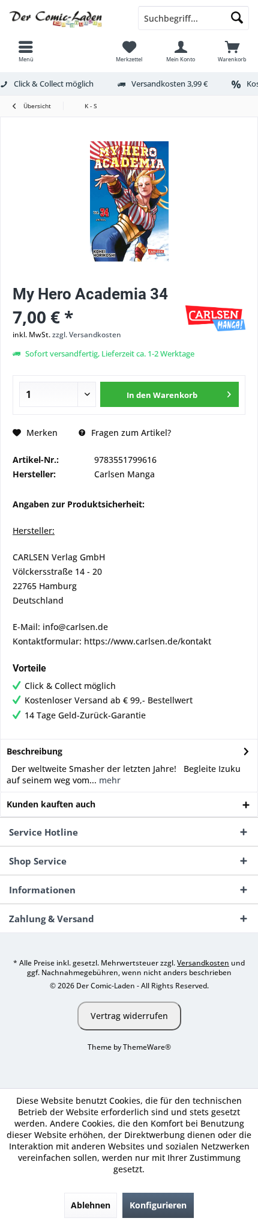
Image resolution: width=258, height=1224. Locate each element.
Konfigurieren (158, 1205)
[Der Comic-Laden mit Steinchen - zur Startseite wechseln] (64, 18)
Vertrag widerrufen (129, 1015)
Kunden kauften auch (51, 804)
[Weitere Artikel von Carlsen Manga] (215, 318)
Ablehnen (90, 1205)
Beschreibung (34, 751)
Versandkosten (203, 963)
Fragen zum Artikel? (130, 432)
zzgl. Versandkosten (86, 334)
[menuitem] (26, 51)
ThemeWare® (147, 1047)
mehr (109, 780)
